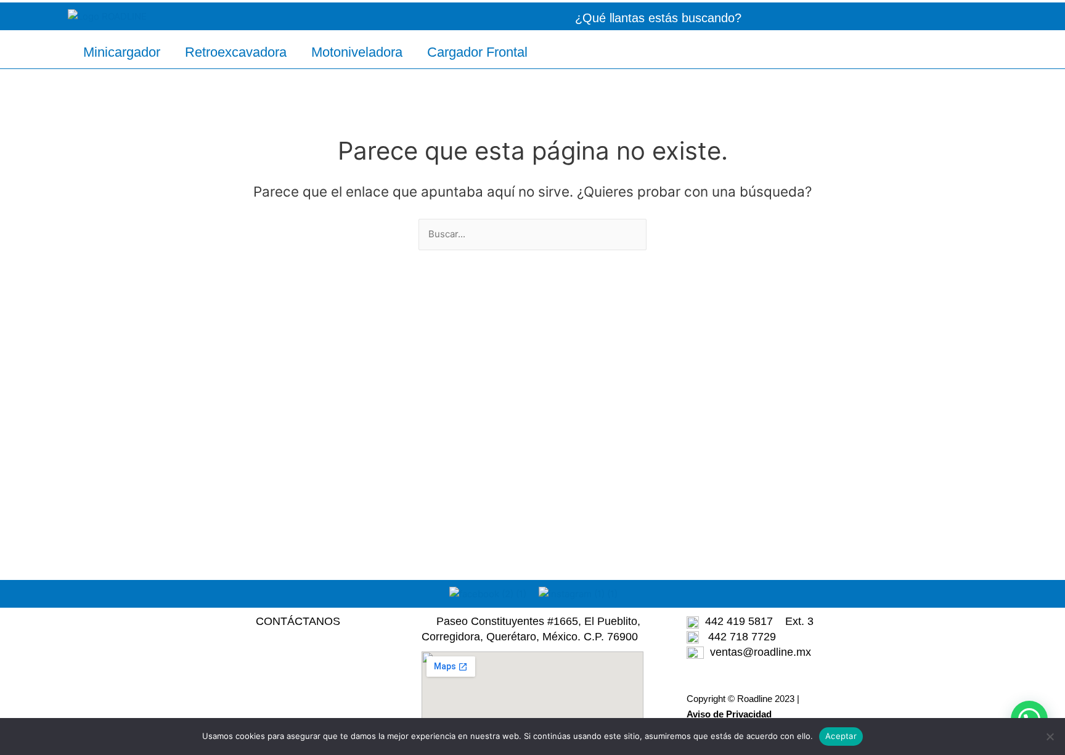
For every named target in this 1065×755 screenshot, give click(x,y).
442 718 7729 (737, 637)
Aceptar (841, 736)
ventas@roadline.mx (760, 652)
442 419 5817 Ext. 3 (756, 621)
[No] (1049, 736)
